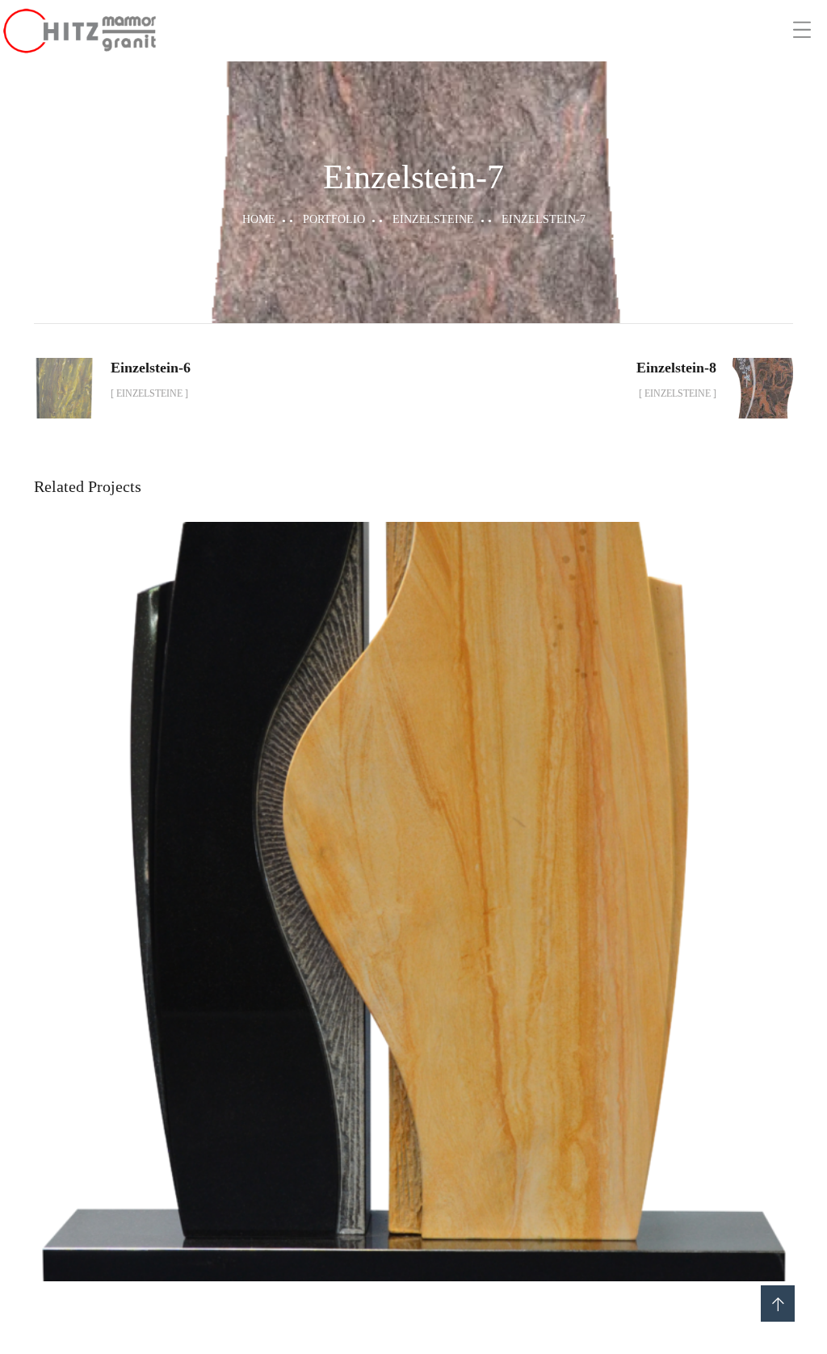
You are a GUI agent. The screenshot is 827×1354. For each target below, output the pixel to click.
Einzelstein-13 (414, 883)
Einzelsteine (433, 219)
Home (258, 219)
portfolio (334, 219)
